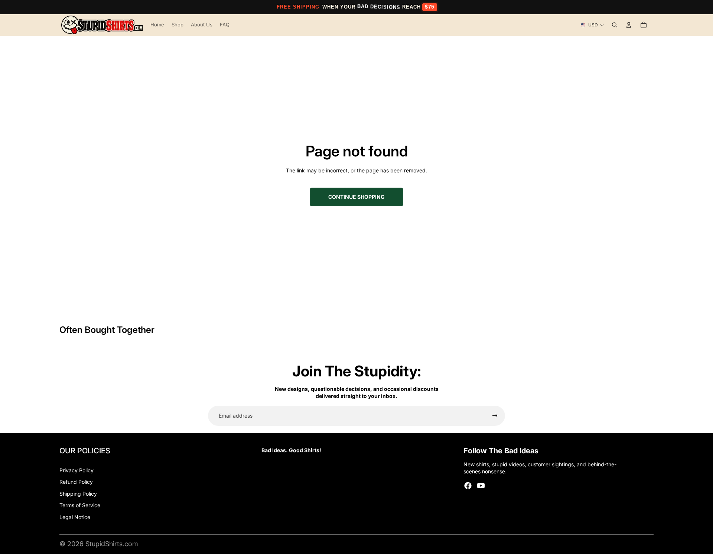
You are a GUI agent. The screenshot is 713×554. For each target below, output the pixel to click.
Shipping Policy (78, 493)
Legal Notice (74, 517)
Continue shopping (356, 197)
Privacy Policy (76, 470)
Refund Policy (76, 482)
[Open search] (614, 25)
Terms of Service (79, 505)
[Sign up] (495, 415)
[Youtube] (480, 485)
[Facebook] (467, 485)
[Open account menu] (628, 25)
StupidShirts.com (111, 544)
